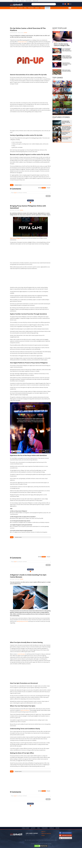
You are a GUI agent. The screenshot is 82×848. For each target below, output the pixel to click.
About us (43, 831)
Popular (48, 187)
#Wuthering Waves (29, 0)
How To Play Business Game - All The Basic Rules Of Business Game (66, 49)
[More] (51, 8)
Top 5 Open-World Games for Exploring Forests (66, 122)
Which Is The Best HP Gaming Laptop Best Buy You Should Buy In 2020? (67, 56)
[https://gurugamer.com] (16, 834)
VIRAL (25, 7)
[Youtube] (65, 4)
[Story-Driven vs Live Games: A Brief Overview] (56, 134)
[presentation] (14, 185)
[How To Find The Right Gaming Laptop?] (56, 139)
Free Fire (55, 112)
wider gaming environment (22, 621)
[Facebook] (63, 4)
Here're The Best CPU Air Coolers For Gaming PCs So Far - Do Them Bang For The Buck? (66, 128)
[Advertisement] (30, 18)
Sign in (70, 3)
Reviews (47, 7)
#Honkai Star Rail (35, 0)
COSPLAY (37, 7)
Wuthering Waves (56, 91)
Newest (43, 187)
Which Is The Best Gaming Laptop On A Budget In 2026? (62, 44)
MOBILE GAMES (13, 7)
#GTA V (18, 0)
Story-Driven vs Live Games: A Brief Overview (66, 133)
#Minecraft (14, 0)
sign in (15, 192)
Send (48, 564)
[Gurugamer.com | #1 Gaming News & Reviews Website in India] (16, 4)
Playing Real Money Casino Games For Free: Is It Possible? (66, 64)
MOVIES (42, 7)
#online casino (18, 185)
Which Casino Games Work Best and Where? (66, 70)
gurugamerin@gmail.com (31, 834)
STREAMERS (31, 7)
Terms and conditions (46, 833)
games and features (25, 710)
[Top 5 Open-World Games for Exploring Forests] (56, 123)
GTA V (54, 98)
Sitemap (43, 835)
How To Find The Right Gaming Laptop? (66, 138)
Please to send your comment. (19, 192)
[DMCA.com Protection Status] (41, 847)
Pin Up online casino (22, 41)
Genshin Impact (56, 84)
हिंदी (69, 7)
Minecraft (55, 105)
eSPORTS (20, 7)
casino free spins (21, 654)
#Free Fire (22, 0)
